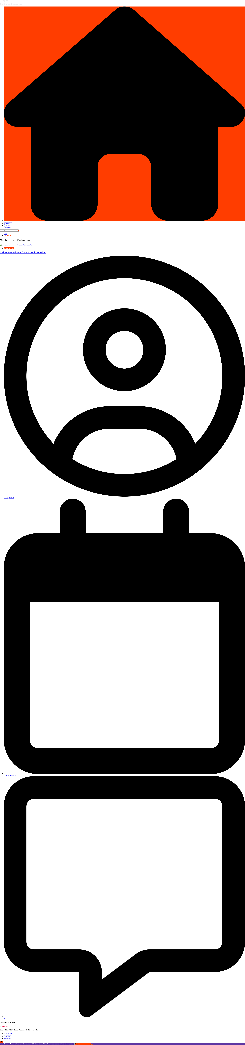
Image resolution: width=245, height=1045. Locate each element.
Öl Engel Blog (4, 1)
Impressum (7, 223)
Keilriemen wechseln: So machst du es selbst (23, 252)
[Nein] (92, 1044)
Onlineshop (8, 222)
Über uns (7, 225)
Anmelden (7, 227)
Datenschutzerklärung (84, 1044)
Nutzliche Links (9, 248)
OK (76, 1044)
